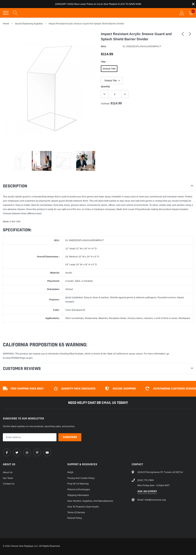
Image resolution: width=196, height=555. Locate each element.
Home (6, 23)
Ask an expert (147, 491)
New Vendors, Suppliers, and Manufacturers (90, 501)
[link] (183, 34)
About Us (7, 472)
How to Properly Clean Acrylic (83, 506)
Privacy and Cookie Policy (81, 478)
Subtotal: (105, 103)
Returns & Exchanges (78, 489)
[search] (15, 13)
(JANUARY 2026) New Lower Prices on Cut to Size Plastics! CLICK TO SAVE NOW (98, 4)
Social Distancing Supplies (29, 23)
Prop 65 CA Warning (78, 483)
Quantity (105, 86)
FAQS (70, 472)
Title (104, 61)
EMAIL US (109, 402)
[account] (182, 13)
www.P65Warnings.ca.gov (18, 358)
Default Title (109, 68)
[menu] (6, 13)
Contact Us (8, 483)
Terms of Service (76, 512)
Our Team (8, 478)
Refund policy (74, 518)
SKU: (104, 46)
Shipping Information (78, 495)
